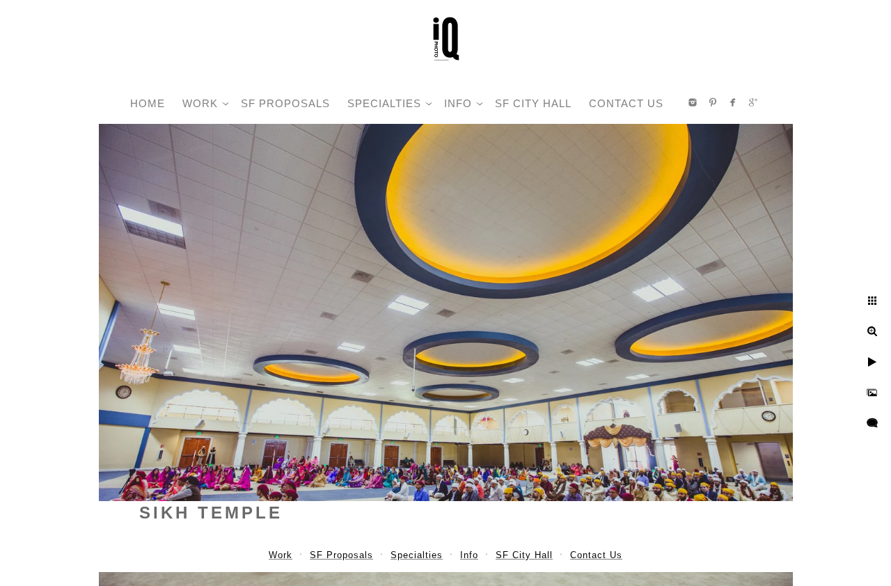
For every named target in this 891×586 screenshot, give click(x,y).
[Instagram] (692, 102)
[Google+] (753, 102)
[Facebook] (733, 102)
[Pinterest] (712, 102)
